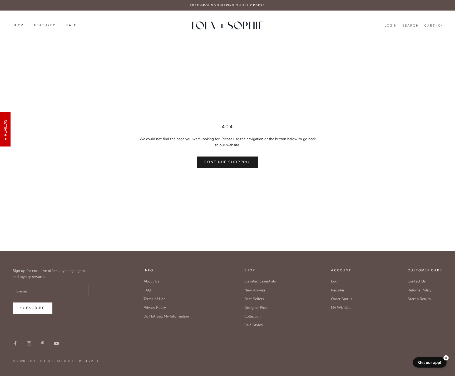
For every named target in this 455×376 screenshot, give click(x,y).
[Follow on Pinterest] (42, 343)
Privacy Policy (155, 307)
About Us (151, 281)
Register (337, 290)
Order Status (341, 298)
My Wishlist (341, 307)
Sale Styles (253, 325)
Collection (252, 316)
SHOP (18, 25)
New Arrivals (255, 290)
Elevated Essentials (260, 281)
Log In (336, 281)
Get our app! (429, 362)
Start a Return (419, 298)
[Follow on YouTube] (56, 343)
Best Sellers (254, 298)
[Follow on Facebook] (15, 343)
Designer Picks (256, 307)
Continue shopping (227, 162)
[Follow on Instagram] (29, 343)
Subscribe (32, 308)
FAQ (147, 290)
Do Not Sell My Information (166, 316)
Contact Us (417, 281)
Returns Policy (419, 290)
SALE (71, 25)
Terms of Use (154, 298)
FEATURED (45, 25)
